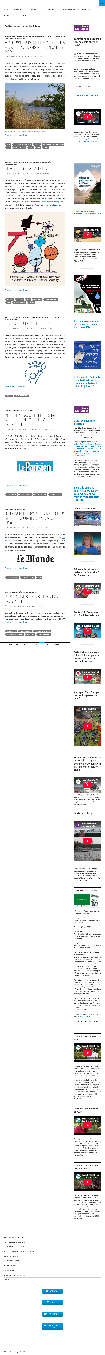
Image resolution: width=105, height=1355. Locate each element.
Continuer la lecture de (16, 135)
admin (23, 57)
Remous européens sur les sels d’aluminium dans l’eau (34, 518)
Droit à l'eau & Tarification (47, 317)
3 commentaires (35, 606)
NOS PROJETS (34, 9)
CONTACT (24, 15)
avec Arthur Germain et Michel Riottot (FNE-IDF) (86, 496)
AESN (8, 144)
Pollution (37, 299)
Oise (8, 147)
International (11, 319)
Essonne (20, 299)
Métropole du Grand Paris (53, 144)
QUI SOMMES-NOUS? (20, 9)
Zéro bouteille (55, 494)
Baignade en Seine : (85, 487)
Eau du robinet (25, 494)
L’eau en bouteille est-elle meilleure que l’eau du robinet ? (34, 419)
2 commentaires (36, 57)
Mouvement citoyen (56, 36)
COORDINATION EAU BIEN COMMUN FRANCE (76, 9)
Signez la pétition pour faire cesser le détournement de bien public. (87, 141)
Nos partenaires (50, 9)
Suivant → (58, 645)
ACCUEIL (7, 9)
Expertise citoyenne (42, 631)
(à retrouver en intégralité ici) (46, 201)
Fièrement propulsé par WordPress (15, 1352)
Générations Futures (15, 634)
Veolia (31, 302)
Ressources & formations (14, 1275)
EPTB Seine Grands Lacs (22, 144)
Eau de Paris (11, 494)
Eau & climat (9, 1270)
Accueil (7, 1280)
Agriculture (10, 36)
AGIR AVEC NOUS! (9, 15)
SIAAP (46, 147)
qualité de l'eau (19, 147)
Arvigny (10, 299)
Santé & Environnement (15, 38)
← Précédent (13, 645)
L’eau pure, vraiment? (28, 168)
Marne (37, 144)
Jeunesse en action (11, 1261)
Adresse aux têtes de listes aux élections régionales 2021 (35, 47)
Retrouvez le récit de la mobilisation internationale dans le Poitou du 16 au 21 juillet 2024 (87, 382)
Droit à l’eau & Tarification (15, 1247)
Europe (9, 396)
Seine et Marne (19, 302)
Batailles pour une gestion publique (31, 36)
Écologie (40, 162)
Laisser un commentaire (39, 174)
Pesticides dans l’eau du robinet (31, 599)
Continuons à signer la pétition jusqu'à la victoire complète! (86, 324)
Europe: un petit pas (27, 323)
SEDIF (31, 147)
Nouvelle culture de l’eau (14, 1242)
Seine (38, 147)
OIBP (28, 299)
